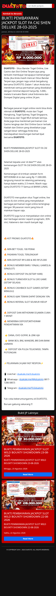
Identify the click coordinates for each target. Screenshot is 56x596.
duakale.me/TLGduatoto (30, 388)
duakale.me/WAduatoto (31, 379)
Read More (28, 474)
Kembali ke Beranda (12, 13)
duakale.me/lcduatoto (28, 374)
